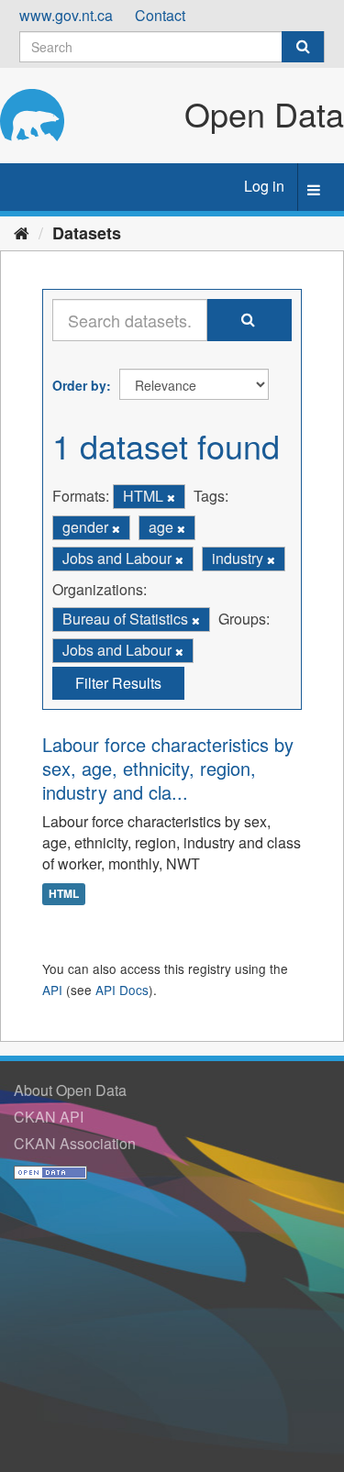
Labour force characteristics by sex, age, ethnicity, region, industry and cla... (168, 768)
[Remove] (171, 497)
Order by (79, 385)
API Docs (122, 989)
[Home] (21, 232)
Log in (264, 185)
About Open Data (70, 1090)
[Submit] (303, 46)
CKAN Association (75, 1143)
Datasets (86, 233)
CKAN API (48, 1116)
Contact (160, 15)
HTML (64, 893)
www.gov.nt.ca (66, 15)
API (52, 989)
